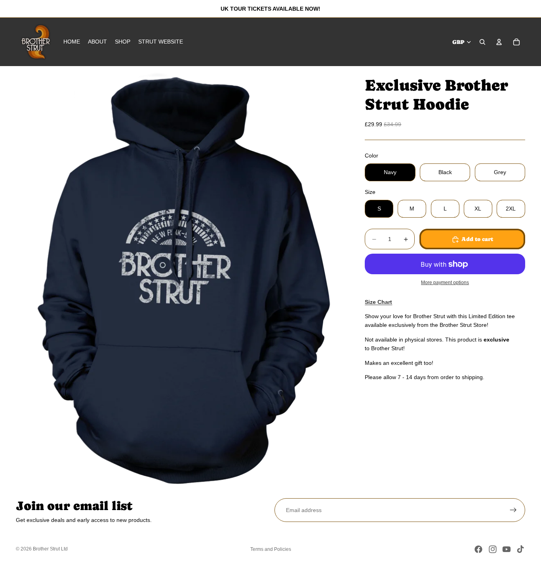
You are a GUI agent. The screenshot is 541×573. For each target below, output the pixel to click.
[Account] (499, 42)
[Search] (482, 42)
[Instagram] (492, 549)
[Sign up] (513, 510)
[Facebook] (478, 549)
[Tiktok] (520, 549)
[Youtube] (506, 549)
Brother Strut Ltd (50, 549)
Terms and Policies (270, 549)
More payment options (445, 282)
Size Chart (378, 302)
